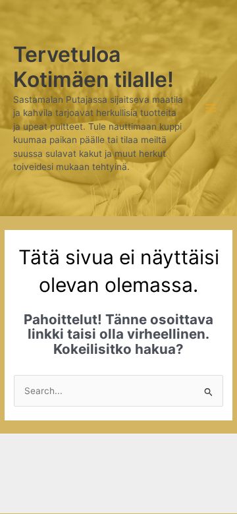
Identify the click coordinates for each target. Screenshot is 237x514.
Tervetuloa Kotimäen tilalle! (93, 67)
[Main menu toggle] (211, 108)
